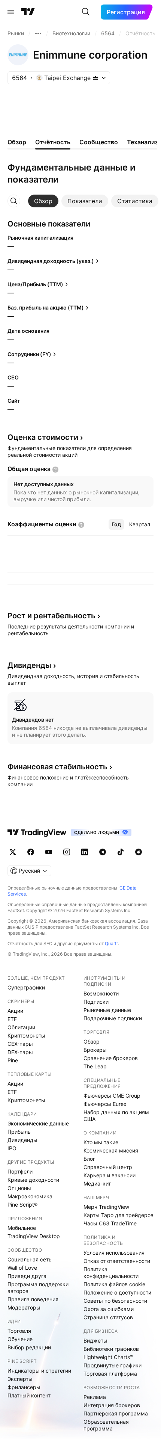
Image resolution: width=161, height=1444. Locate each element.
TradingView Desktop (33, 1236)
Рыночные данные (107, 1010)
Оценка (42, 437)
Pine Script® (22, 1204)
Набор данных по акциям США (116, 1115)
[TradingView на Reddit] (138, 852)
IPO (11, 1148)
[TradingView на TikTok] (120, 852)
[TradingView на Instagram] (66, 852)
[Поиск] (85, 12)
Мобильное (21, 1228)
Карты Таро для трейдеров (118, 1215)
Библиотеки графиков (111, 1349)
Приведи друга (26, 1276)
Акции (15, 1010)
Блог (89, 1159)
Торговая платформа (110, 1373)
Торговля (19, 1331)
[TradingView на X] (12, 852)
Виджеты (95, 1340)
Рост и (51, 615)
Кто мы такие (100, 1142)
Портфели (20, 1171)
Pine (12, 1060)
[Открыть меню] (10, 12)
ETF (12, 1019)
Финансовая (57, 766)
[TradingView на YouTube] (48, 852)
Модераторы (23, 1307)
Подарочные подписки (112, 1018)
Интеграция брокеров (111, 1405)
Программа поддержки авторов (38, 1287)
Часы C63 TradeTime (110, 1223)
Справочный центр (107, 1167)
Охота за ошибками (108, 1309)
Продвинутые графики (112, 1365)
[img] (95, 77)
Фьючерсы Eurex (105, 1104)
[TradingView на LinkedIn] (84, 852)
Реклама (94, 1397)
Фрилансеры (23, 1387)
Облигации (21, 1027)
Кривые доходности (33, 1180)
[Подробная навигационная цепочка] (38, 33)
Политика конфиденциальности (111, 1272)
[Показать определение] (55, 469)
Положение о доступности (117, 1292)
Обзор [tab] (16, 142)
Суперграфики (26, 987)
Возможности (101, 993)
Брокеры (95, 1050)
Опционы (19, 1188)
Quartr (111, 943)
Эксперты (20, 1379)
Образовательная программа (106, 1425)
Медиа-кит (97, 1183)
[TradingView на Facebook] (30, 852)
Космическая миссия (110, 1150)
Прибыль (19, 1131)
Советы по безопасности (115, 1300)
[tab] (43, 201)
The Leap (95, 1066)
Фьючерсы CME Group (111, 1095)
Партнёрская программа (115, 1413)
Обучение (20, 1339)
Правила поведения (32, 1299)
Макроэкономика (29, 1196)
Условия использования (114, 1252)
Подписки (96, 1001)
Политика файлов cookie (114, 1284)
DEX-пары (20, 1052)
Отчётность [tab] (52, 142)
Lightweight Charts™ (108, 1357)
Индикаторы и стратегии (39, 1370)
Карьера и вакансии (109, 1175)
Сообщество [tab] (98, 142)
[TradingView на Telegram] (102, 852)
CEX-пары (20, 1044)
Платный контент (29, 1395)
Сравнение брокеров (110, 1058)
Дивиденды (22, 1140)
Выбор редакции (29, 1347)
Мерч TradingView (106, 1207)
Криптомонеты (26, 1035)
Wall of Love (22, 1267)
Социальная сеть (29, 1259)
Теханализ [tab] (142, 142)
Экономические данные (38, 1123)
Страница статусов (108, 1317)
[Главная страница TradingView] (28, 12)
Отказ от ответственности (116, 1261)
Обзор (91, 1041)
